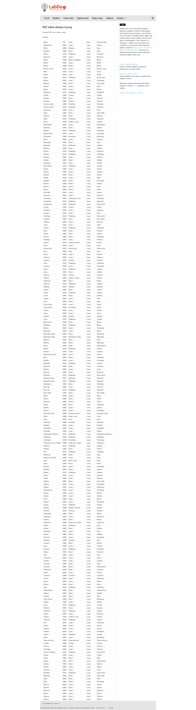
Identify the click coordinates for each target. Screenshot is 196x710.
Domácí (44, 23)
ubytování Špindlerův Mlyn (129, 50)
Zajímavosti (82, 18)
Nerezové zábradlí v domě (128, 74)
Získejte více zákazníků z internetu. (131, 93)
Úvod (46, 18)
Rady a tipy (97, 18)
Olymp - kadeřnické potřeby (129, 64)
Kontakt (111, 708)
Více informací (100, 708)
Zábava (109, 18)
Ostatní (120, 18)
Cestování (68, 18)
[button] (152, 18)
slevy (135, 86)
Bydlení (56, 18)
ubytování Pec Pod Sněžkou (143, 48)
